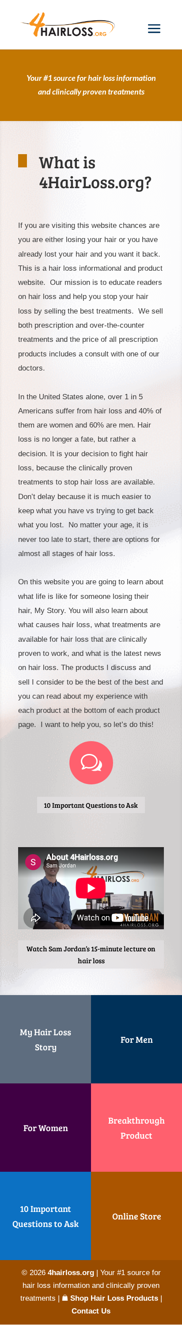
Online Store (136, 1216)
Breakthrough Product (136, 1127)
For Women (45, 1127)
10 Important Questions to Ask (91, 805)
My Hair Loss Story (45, 1039)
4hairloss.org (71, 1272)
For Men (137, 1039)
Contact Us (91, 1311)
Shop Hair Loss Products (113, 1298)
